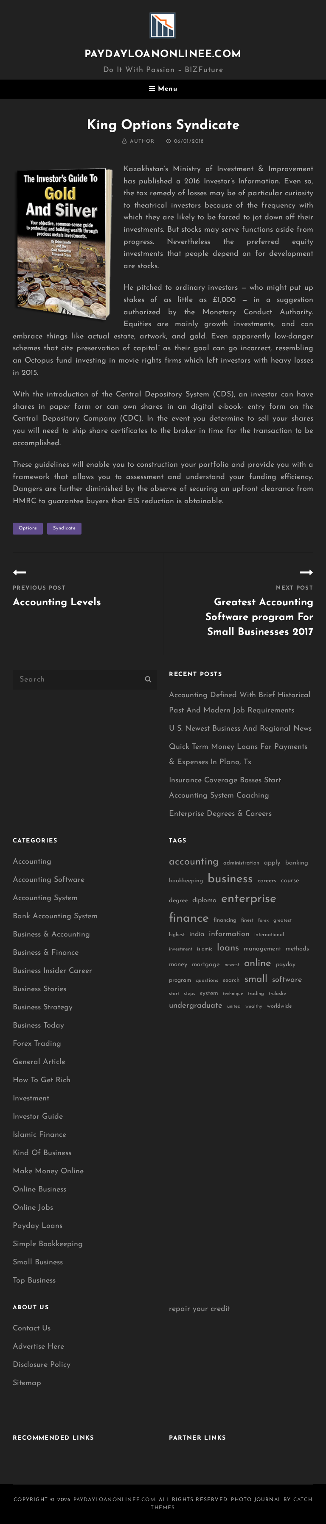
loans (228, 948)
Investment (31, 1099)
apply (272, 863)
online (257, 964)
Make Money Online (48, 1171)
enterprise (248, 899)
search (231, 980)
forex (263, 920)
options (28, 528)
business (230, 879)
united (234, 1006)
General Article (39, 1062)
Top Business (34, 1281)
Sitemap (27, 1383)
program (180, 980)
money (178, 965)
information (229, 934)
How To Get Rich (41, 1080)
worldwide (279, 1006)
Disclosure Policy (41, 1365)
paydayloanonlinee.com (163, 55)
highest (177, 934)
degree (178, 901)
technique (233, 994)
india (196, 934)
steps (189, 993)
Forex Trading (37, 1044)
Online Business (39, 1190)
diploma (204, 900)
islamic (204, 949)
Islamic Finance (39, 1135)
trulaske (277, 994)
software (287, 980)
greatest (282, 920)
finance (189, 918)
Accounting (32, 862)
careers (267, 881)
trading (256, 994)
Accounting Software (48, 880)
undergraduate (195, 1006)
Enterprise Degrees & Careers (220, 814)
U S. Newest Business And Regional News (240, 729)
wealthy (253, 1006)
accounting (194, 862)
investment (180, 949)
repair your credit (199, 1309)
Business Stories (39, 989)
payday (285, 965)
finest (247, 920)
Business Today (38, 1026)
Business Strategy (43, 1007)
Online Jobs (33, 1208)
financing (225, 920)
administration (241, 863)
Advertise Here (38, 1347)
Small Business (38, 1262)
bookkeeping (186, 881)
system (209, 993)
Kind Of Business (42, 1153)
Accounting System (45, 898)
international (269, 934)
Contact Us (32, 1329)
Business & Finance (46, 953)
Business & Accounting (51, 935)
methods (297, 949)
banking (296, 863)
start (174, 994)
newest (232, 964)
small (255, 979)
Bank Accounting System (55, 916)
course (290, 881)
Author (142, 141)
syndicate (64, 528)
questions (207, 980)
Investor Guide (38, 1117)
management (262, 949)
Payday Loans (37, 1226)
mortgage (206, 965)
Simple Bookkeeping (48, 1244)
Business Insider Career (52, 971)
